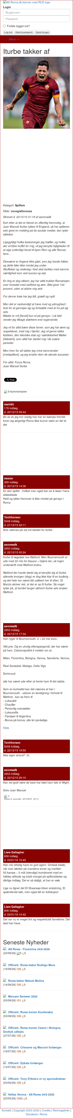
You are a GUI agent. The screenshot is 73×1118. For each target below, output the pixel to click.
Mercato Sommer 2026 (22, 996)
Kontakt (6, 1110)
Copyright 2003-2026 (26, 1110)
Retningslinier (61, 1110)
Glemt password (24, 32)
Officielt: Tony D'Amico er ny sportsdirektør (37, 1079)
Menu (13, 39)
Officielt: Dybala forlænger (25, 1063)
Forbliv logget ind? (18, 26)
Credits (46, 1110)
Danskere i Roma (36, 1114)
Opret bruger (42, 32)
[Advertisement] (36, 165)
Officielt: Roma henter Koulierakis (30, 1012)
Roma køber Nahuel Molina (26, 981)
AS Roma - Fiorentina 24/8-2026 (29, 949)
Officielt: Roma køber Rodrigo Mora (31, 965)
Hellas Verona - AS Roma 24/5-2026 (31, 1094)
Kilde (6, 728)
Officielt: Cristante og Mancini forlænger (35, 1047)
